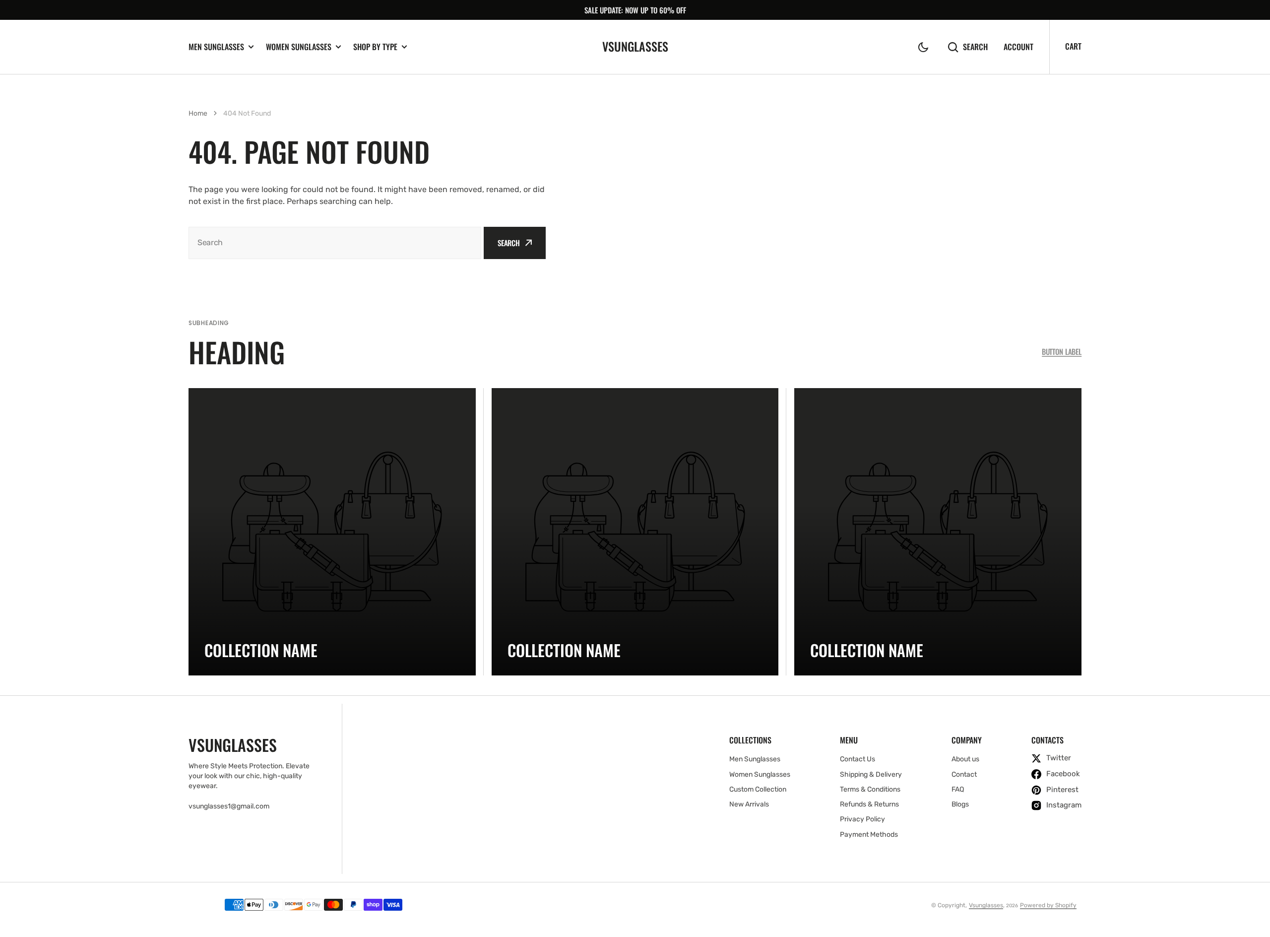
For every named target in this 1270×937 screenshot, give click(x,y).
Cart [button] (1073, 46)
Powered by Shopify (1048, 905)
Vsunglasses (986, 905)
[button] (923, 47)
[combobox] (335, 243)
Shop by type (375, 47)
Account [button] (1018, 47)
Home (198, 113)
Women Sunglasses (298, 47)
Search (975, 47)
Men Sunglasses (216, 47)
